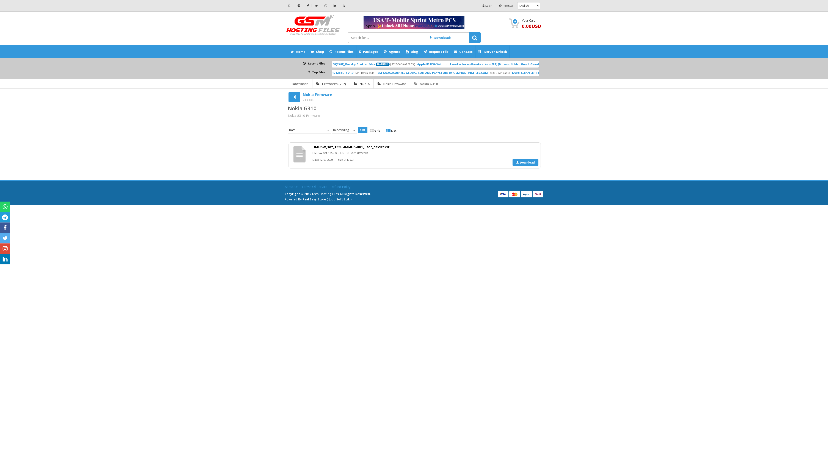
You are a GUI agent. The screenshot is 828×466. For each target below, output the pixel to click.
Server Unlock (495, 51)
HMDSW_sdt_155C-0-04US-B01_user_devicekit (351, 147)
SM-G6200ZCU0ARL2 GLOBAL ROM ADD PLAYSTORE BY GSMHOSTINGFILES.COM (406, 73)
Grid (377, 130)
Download (527, 162)
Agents (394, 51)
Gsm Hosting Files (325, 194)
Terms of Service (314, 186)
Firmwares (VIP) (334, 84)
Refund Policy (341, 186)
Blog (414, 51)
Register (508, 5)
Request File (438, 51)
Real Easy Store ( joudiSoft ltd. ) (327, 199)
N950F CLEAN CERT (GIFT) (502, 73)
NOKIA (364, 84)
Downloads (300, 84)
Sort (362, 130)
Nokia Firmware (394, 84)
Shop (320, 51)
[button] (475, 37)
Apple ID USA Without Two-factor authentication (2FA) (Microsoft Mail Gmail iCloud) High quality (461, 64)
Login (488, 5)
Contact (466, 51)
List (393, 130)
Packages (370, 51)
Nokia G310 (429, 84)
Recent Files (344, 51)
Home (300, 51)
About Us (292, 186)
